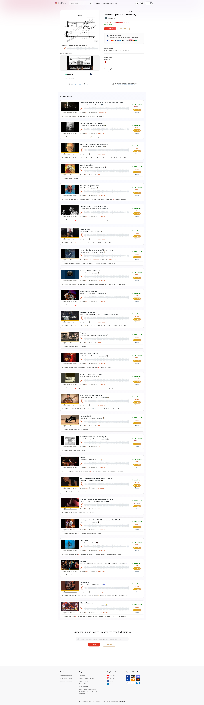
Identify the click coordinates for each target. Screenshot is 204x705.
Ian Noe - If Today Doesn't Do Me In (91, 374)
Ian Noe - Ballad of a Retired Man (90, 271)
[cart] (142, 3)
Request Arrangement (66, 675)
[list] (147, 3)
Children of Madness (86, 603)
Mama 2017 (83, 561)
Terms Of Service (83, 686)
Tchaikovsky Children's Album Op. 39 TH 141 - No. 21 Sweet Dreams (101, 103)
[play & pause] (64, 48)
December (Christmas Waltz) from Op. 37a (93, 437)
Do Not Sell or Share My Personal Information (88, 692)
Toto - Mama (84, 541)
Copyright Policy (83, 681)
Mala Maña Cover (85, 229)
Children (82, 458)
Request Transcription (66, 678)
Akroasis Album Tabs (86, 165)
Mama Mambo (84, 582)
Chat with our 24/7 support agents (80, 84)
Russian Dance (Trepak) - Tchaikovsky (92, 123)
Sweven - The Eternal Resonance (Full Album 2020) (96, 250)
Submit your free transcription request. (126, 84)
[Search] (90, 3)
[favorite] (137, 3)
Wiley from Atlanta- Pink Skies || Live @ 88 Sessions (96, 478)
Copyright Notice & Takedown (87, 678)
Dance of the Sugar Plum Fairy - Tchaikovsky (94, 144)
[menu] (52, 3)
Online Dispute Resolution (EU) (87, 689)
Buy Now (110, 28)
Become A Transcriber (66, 681)
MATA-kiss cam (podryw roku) (89, 186)
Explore (109, 645)
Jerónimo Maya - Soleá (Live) (89, 291)
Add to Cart (123, 28)
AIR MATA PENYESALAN (87, 312)
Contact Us (82, 675)
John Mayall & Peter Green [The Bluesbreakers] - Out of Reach (100, 520)
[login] (151, 3)
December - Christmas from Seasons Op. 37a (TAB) (96, 499)
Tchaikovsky (84, 333)
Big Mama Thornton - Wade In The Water (93, 206)
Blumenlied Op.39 (85, 416)
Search (94, 645)
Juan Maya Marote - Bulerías (89, 354)
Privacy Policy (82, 683)
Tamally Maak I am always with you (91, 395)
